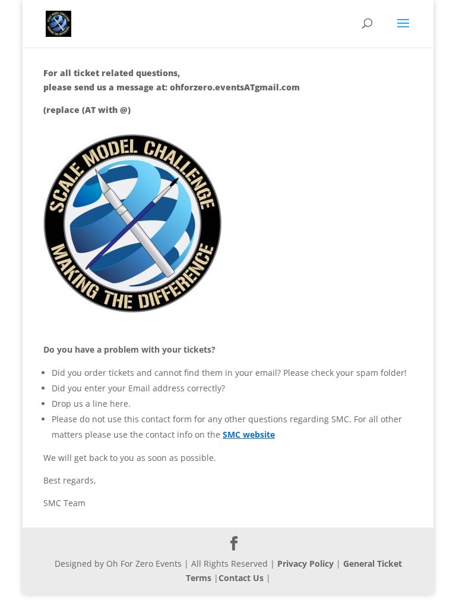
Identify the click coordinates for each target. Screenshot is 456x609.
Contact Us (241, 577)
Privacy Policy (305, 563)
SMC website (249, 434)
